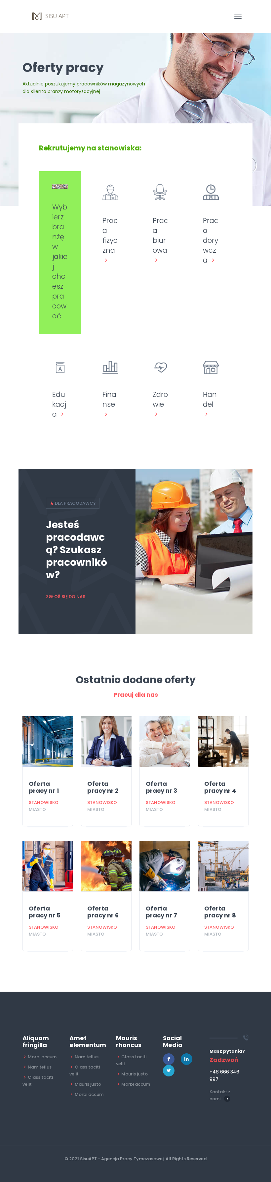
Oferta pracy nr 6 (103, 911)
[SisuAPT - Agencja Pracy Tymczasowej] (51, 16)
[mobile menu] (238, 16)
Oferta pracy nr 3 (161, 787)
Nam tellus (40, 1067)
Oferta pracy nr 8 (220, 911)
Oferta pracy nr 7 (161, 911)
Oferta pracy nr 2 (103, 787)
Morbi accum (42, 1057)
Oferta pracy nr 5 (44, 911)
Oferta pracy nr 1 (44, 787)
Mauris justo (88, 1084)
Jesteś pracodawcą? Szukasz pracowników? (76, 550)
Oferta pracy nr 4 (220, 787)
